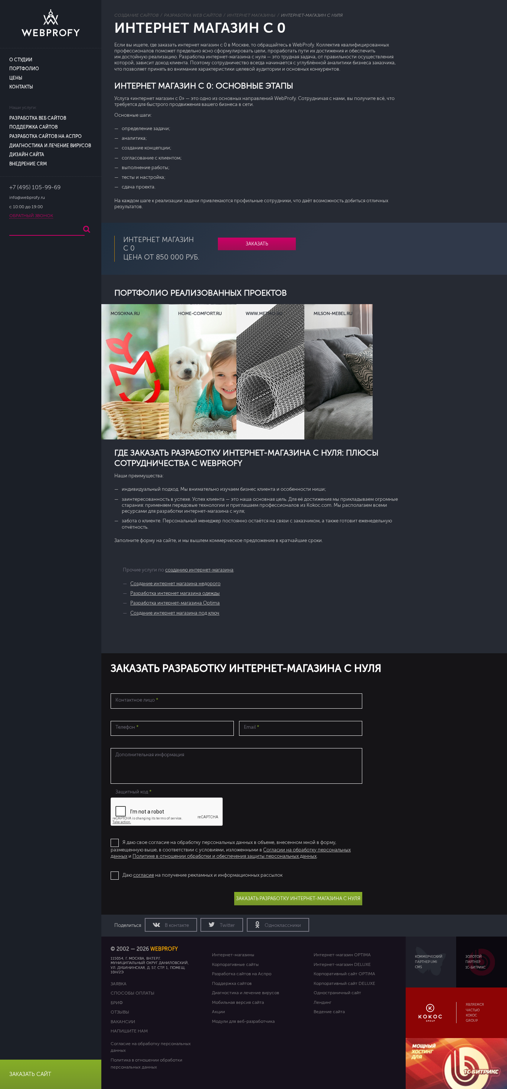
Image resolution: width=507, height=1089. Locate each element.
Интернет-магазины (233, 954)
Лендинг (322, 1002)
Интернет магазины (251, 15)
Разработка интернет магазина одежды (175, 593)
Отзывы (120, 1012)
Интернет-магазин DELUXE (342, 964)
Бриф (117, 1002)
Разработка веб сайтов (37, 118)
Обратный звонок (31, 215)
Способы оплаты (132, 993)
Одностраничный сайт (337, 992)
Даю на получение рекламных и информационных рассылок (202, 875)
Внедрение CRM (28, 164)
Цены (15, 78)
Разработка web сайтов (193, 15)
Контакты (21, 87)
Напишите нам (129, 1031)
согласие (143, 875)
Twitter (227, 925)
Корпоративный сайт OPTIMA (344, 973)
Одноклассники (282, 925)
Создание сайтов (136, 15)
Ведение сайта (329, 1011)
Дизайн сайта (26, 154)
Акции (218, 1011)
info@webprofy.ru (27, 197)
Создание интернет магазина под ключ (174, 613)
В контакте (176, 925)
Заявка (119, 983)
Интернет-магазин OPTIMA (342, 954)
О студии (20, 60)
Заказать (257, 244)
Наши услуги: (23, 107)
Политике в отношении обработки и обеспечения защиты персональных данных (225, 856)
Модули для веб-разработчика (243, 1021)
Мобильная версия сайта (238, 1002)
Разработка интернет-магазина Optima (175, 603)
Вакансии (123, 1021)
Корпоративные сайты (235, 964)
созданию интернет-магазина (199, 570)
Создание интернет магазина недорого (175, 583)
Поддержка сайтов (33, 127)
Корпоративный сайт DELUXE (344, 983)
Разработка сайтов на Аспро (45, 136)
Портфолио (24, 69)
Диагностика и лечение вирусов (50, 146)
